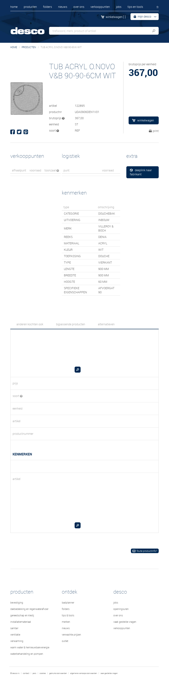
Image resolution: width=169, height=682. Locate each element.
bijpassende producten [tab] (70, 324)
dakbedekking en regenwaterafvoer (29, 609)
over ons (78, 7)
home (14, 7)
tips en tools (135, 7)
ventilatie (15, 634)
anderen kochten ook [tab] (29, 324)
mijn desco (144, 16)
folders (47, 7)
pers (34, 673)
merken (66, 621)
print (156, 131)
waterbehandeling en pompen (26, 653)
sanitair (14, 628)
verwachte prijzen (71, 634)
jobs (118, 7)
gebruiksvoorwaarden (58, 673)
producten (30, 7)
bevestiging (16, 602)
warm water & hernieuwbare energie (29, 647)
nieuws (62, 7)
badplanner (68, 602)
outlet (65, 641)
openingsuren (121, 609)
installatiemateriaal (20, 621)
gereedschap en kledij (22, 615)
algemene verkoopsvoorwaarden (83, 673)
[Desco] (31, 28)
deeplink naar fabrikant (141, 172)
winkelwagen (115, 17)
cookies (43, 673)
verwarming (16, 641)
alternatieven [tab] (106, 324)
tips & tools (68, 615)
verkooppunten (100, 7)
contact (26, 673)
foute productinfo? (147, 550)
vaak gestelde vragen (124, 621)
